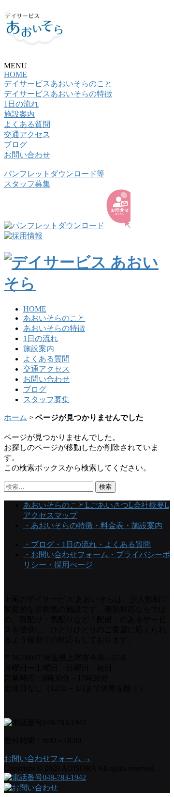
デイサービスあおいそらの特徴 (58, 94)
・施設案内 (143, 525)
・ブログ (38, 544)
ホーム (15, 417)
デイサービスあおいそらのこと (58, 83)
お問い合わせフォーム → (47, 758)
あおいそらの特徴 (54, 328)
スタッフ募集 (27, 184)
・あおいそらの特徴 (58, 525)
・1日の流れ (75, 544)
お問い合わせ (27, 155)
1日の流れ (21, 104)
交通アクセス (27, 134)
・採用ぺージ (69, 565)
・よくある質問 (124, 544)
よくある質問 (27, 124)
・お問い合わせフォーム (65, 554)
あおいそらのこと (54, 318)
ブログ (15, 145)
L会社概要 (146, 505)
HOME (15, 74)
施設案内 (19, 114)
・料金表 (108, 525)
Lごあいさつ (107, 505)
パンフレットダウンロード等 (54, 174)
